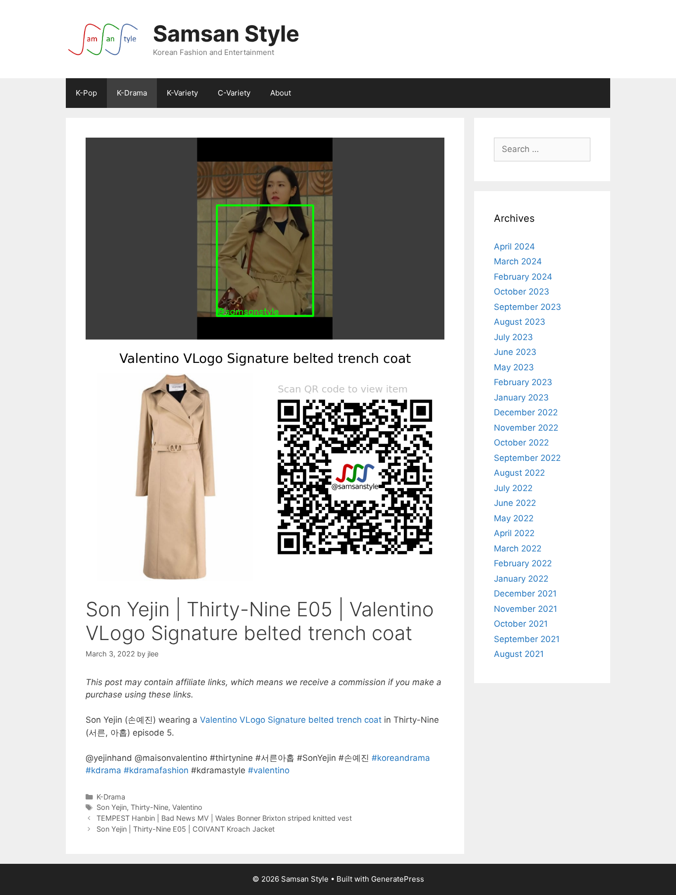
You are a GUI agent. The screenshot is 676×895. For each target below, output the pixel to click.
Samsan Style (226, 33)
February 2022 (523, 563)
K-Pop (86, 93)
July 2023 (513, 337)
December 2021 (525, 593)
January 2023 (521, 397)
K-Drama (132, 93)
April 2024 (514, 246)
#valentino (269, 770)
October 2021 (521, 624)
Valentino (187, 807)
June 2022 (515, 503)
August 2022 (519, 473)
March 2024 (518, 261)
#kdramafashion (156, 770)
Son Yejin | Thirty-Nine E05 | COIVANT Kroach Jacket (186, 829)
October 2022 (521, 443)
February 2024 (523, 277)
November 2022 (526, 428)
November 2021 (525, 609)
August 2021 (519, 654)
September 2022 (527, 458)
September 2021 (527, 639)
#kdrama (103, 770)
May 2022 (513, 518)
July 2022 (513, 488)
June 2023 (515, 352)
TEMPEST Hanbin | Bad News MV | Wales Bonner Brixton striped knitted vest (224, 818)
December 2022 (526, 412)
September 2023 (527, 307)
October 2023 (521, 292)
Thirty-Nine (149, 807)
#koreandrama (401, 758)
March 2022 (517, 548)
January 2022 (521, 579)
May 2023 (514, 367)
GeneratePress (397, 879)
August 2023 (519, 322)
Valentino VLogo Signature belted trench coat (291, 720)
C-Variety (234, 93)
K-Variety (182, 93)
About (280, 93)
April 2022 (514, 533)
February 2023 (523, 382)
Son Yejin (112, 807)
